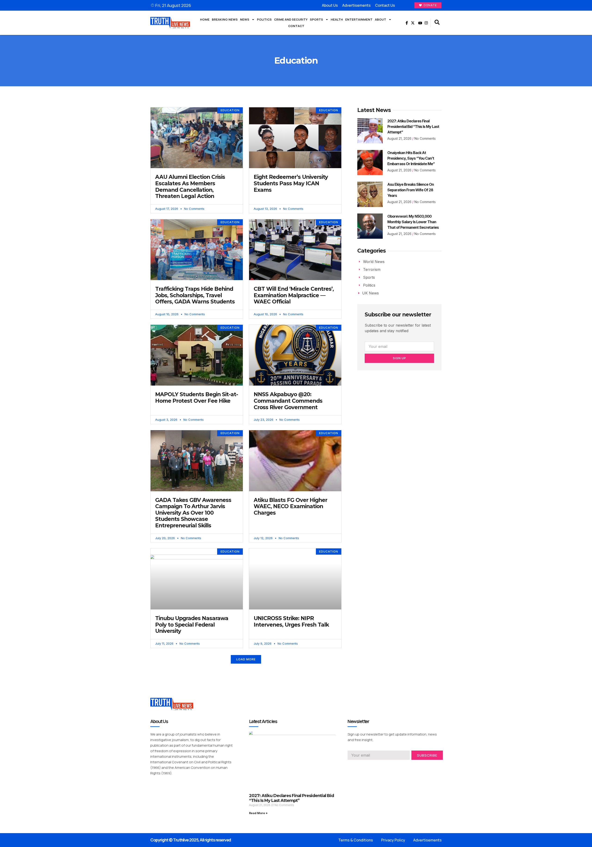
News (244, 19)
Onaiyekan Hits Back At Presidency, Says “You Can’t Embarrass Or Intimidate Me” (411, 158)
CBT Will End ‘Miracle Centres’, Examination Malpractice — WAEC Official (294, 295)
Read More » (258, 813)
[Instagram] (426, 23)
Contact (296, 26)
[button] (437, 23)
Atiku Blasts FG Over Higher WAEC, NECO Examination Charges (290, 506)
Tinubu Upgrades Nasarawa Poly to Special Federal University (191, 624)
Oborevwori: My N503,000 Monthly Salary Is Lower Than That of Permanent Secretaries (413, 222)
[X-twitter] (413, 23)
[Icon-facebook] (406, 23)
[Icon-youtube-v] (419, 23)
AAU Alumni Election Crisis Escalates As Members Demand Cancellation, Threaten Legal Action (190, 186)
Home (205, 19)
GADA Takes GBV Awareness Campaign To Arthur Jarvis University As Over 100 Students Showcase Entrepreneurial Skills (193, 513)
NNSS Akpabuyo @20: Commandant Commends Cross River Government (288, 400)
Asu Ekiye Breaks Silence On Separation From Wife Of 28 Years (410, 190)
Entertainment (359, 19)
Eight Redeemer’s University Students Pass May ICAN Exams (291, 183)
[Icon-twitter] (358, 766)
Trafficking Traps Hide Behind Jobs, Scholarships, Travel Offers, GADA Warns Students (195, 295)
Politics (264, 19)
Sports (316, 19)
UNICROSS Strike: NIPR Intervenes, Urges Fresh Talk (291, 621)
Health (337, 19)
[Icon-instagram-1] (366, 766)
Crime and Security (291, 19)
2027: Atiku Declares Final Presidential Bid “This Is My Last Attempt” (413, 126)
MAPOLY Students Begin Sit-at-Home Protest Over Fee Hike (196, 397)
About (380, 19)
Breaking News (225, 19)
